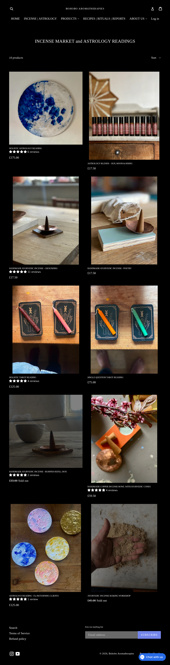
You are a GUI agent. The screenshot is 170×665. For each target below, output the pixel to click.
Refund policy (17, 638)
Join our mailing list (94, 627)
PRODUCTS (69, 18)
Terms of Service (19, 633)
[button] (18, 151)
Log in (155, 18)
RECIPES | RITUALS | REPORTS (104, 18)
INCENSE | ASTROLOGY (40, 18)
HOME (15, 18)
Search (13, 627)
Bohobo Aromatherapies (85, 8)
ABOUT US (137, 18)
